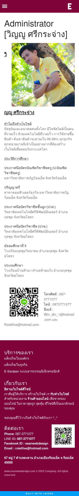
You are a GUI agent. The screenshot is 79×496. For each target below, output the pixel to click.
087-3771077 (24, 433)
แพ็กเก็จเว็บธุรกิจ (15, 364)
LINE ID (19, 438)
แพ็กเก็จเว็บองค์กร (16, 358)
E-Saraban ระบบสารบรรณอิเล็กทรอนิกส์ (31, 371)
